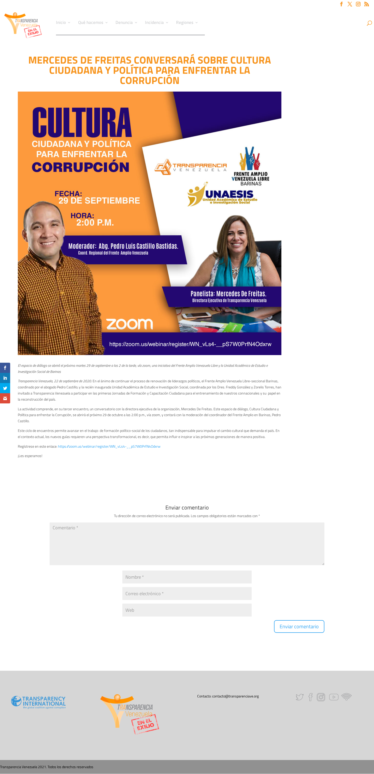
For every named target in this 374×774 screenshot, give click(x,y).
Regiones (184, 23)
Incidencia (154, 23)
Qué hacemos (90, 23)
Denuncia (124, 23)
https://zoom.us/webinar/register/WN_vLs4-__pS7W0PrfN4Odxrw (109, 446)
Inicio (61, 23)
